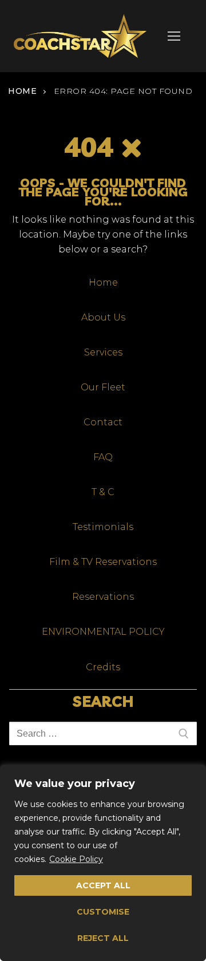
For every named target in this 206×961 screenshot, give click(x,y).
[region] (103, 863)
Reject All (103, 938)
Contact (103, 422)
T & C (103, 492)
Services (103, 352)
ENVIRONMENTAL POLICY (103, 631)
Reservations (103, 596)
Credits (103, 667)
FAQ (103, 457)
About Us (103, 317)
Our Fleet (103, 387)
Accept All (103, 885)
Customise (103, 912)
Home (22, 91)
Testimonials (103, 526)
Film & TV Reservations (103, 561)
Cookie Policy (76, 859)
